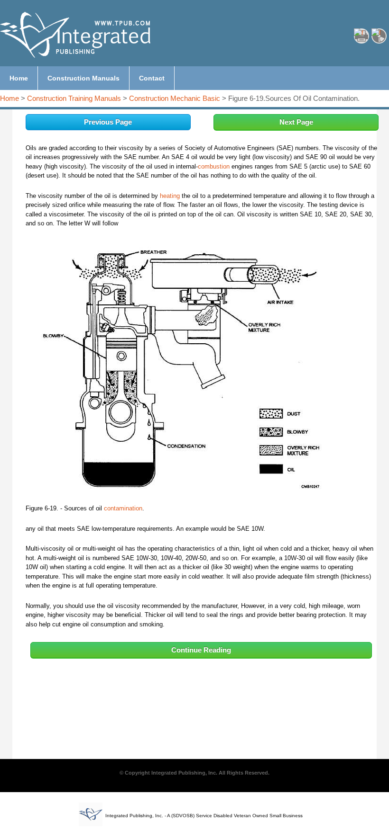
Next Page (296, 122)
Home (9, 98)
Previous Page (108, 122)
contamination (123, 508)
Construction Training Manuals (74, 98)
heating (170, 195)
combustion (214, 166)
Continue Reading (201, 650)
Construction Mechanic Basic (174, 98)
